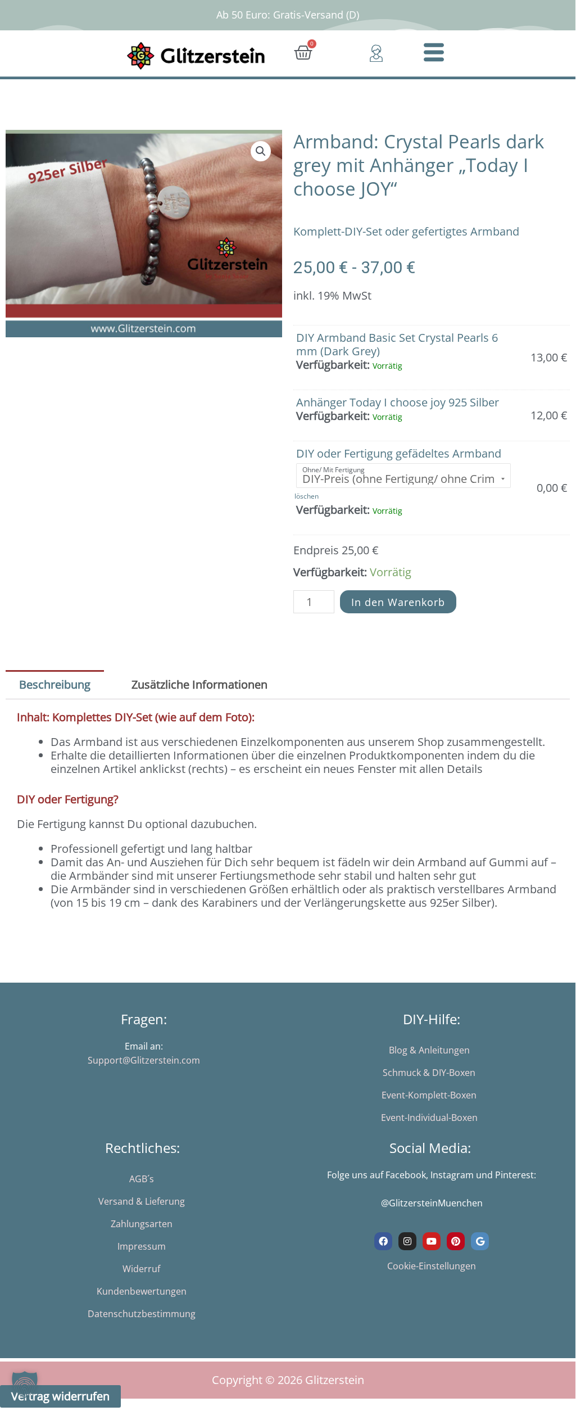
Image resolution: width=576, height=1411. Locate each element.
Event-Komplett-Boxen (429, 1095)
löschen (306, 496)
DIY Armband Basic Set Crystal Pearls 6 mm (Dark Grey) (397, 344)
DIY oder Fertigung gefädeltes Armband (398, 453)
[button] (261, 151)
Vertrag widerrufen (60, 1396)
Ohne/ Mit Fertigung (333, 469)
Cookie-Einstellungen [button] (431, 1266)
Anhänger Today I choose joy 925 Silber (397, 402)
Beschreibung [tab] (54, 684)
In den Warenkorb (398, 602)
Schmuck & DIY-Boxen (429, 1072)
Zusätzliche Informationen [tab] (199, 684)
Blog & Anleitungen (429, 1050)
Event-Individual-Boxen (429, 1117)
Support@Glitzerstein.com (144, 1060)
